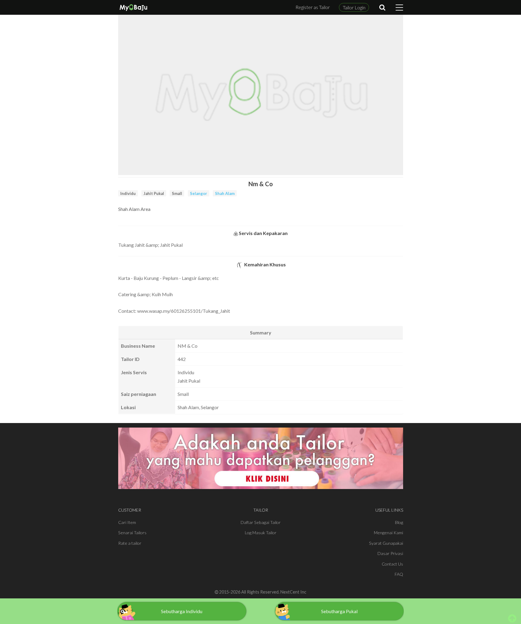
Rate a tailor (129, 543)
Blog (399, 522)
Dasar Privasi (390, 553)
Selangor (198, 193)
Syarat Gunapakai (386, 543)
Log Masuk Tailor (260, 532)
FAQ (399, 574)
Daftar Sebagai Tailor (261, 522)
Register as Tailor (312, 7)
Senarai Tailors (132, 532)
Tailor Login (354, 7)
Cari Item (127, 522)
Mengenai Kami (388, 532)
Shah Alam (225, 193)
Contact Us (392, 563)
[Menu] (399, 8)
